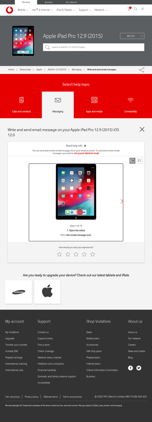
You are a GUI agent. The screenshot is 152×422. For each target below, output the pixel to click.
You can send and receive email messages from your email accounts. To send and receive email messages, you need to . (76, 152)
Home (11, 69)
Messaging (76, 69)
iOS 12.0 (130, 36)
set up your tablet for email (86, 153)
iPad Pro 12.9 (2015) (57, 69)
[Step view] (132, 161)
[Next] (122, 201)
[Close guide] (142, 129)
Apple (39, 69)
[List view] (140, 161)
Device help (25, 69)
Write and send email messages (101, 69)
